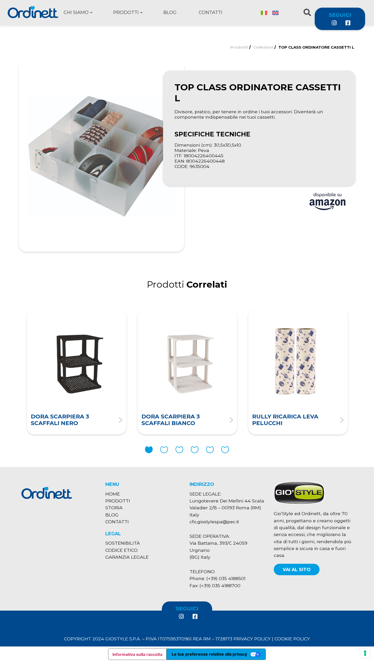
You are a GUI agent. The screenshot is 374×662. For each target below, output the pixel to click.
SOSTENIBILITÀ (122, 543)
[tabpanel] (76, 371)
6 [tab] (225, 450)
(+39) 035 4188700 (219, 585)
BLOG (112, 514)
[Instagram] (334, 23)
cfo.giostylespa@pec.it (214, 521)
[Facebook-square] (347, 23)
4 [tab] (194, 450)
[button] (297, 569)
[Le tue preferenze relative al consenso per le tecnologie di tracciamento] (365, 653)
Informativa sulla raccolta (137, 654)
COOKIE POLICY (292, 638)
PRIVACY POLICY (252, 638)
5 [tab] (210, 450)
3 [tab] (179, 450)
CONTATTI (117, 521)
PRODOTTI (117, 500)
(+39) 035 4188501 (226, 578)
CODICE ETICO (121, 550)
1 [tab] (149, 450)
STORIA (114, 507)
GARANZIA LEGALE (127, 557)
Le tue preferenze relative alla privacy (209, 654)
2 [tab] (164, 450)
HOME (112, 494)
